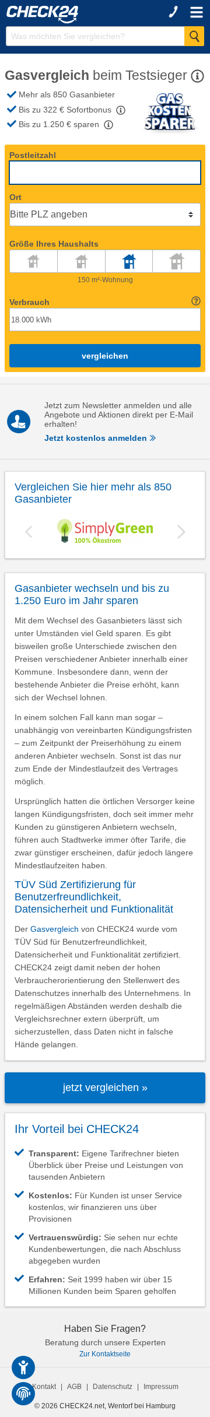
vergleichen (105, 355)
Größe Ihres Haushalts (54, 243)
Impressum (161, 1387)
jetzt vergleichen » (105, 1087)
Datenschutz (112, 1387)
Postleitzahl (32, 155)
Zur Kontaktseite (105, 1354)
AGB (74, 1387)
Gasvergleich (54, 929)
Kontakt (44, 1387)
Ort (15, 197)
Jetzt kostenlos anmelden (96, 438)
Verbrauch (29, 302)
